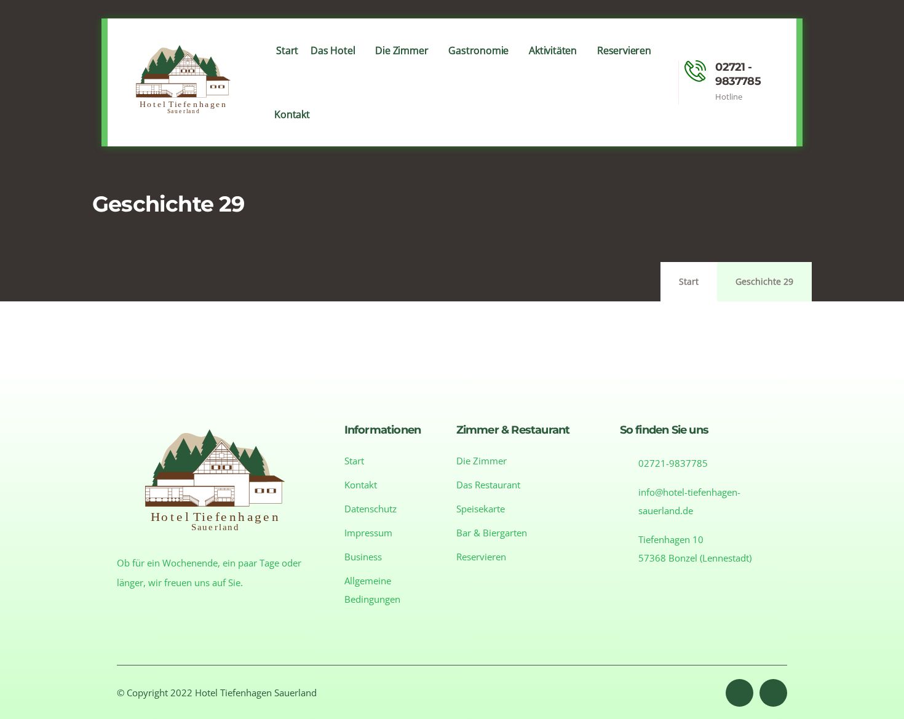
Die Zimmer (401, 50)
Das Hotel (333, 50)
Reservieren (624, 50)
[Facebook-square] (739, 693)
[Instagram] (773, 693)
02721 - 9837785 (737, 74)
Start (287, 50)
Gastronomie (478, 50)
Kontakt (292, 114)
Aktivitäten (553, 50)
